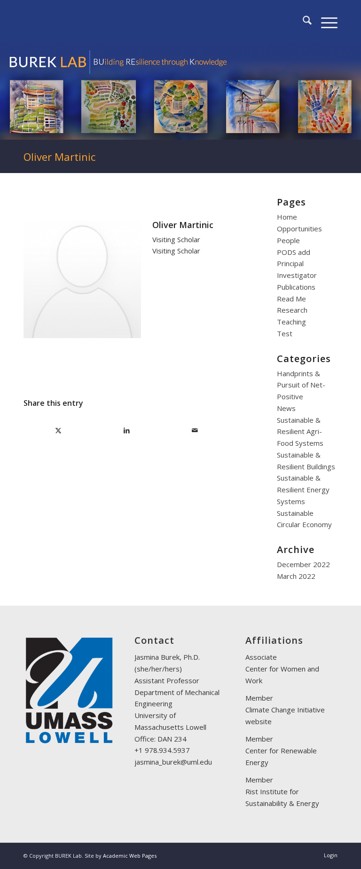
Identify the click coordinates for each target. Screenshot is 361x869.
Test (284, 333)
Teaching (291, 321)
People (288, 240)
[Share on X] (58, 430)
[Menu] (324, 21)
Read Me (291, 298)
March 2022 (296, 576)
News (286, 408)
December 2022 (303, 564)
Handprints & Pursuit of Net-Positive (301, 385)
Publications (296, 287)
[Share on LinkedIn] (126, 430)
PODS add (293, 252)
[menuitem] (302, 21)
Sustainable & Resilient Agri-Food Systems (300, 431)
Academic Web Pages (130, 855)
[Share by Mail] (194, 430)
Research (292, 310)
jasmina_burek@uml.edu (173, 761)
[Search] (302, 21)
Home (287, 216)
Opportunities (299, 228)
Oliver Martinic (59, 157)
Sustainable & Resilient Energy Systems (303, 489)
